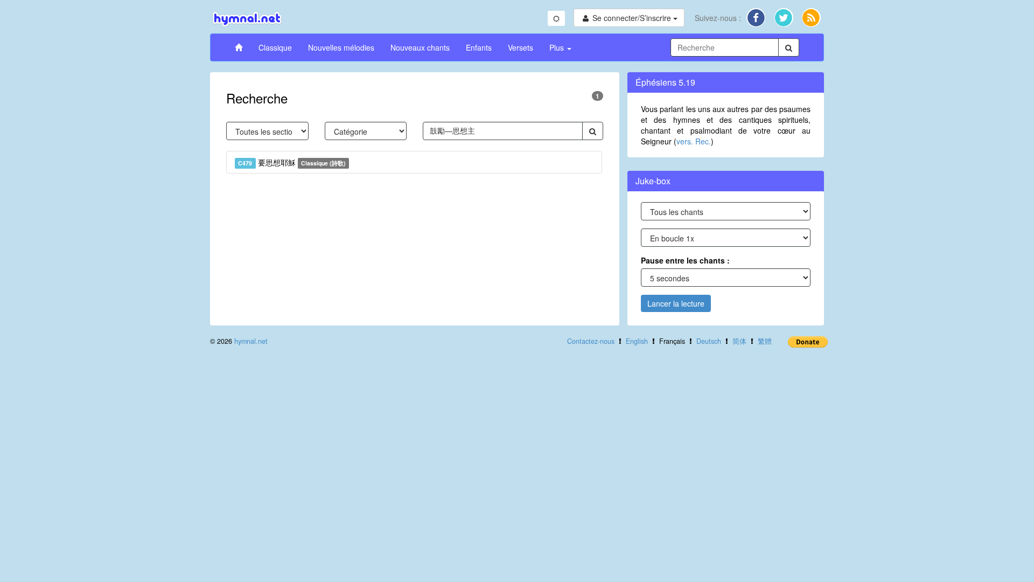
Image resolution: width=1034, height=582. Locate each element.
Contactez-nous (590, 341)
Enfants (479, 47)
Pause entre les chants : (685, 260)
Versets (520, 47)
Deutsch (708, 341)
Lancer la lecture (675, 303)
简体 (739, 341)
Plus (557, 47)
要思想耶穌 (292, 162)
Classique (275, 47)
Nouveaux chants (420, 47)
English (637, 341)
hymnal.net (251, 341)
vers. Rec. (693, 141)
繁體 (765, 341)
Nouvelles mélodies (341, 47)
